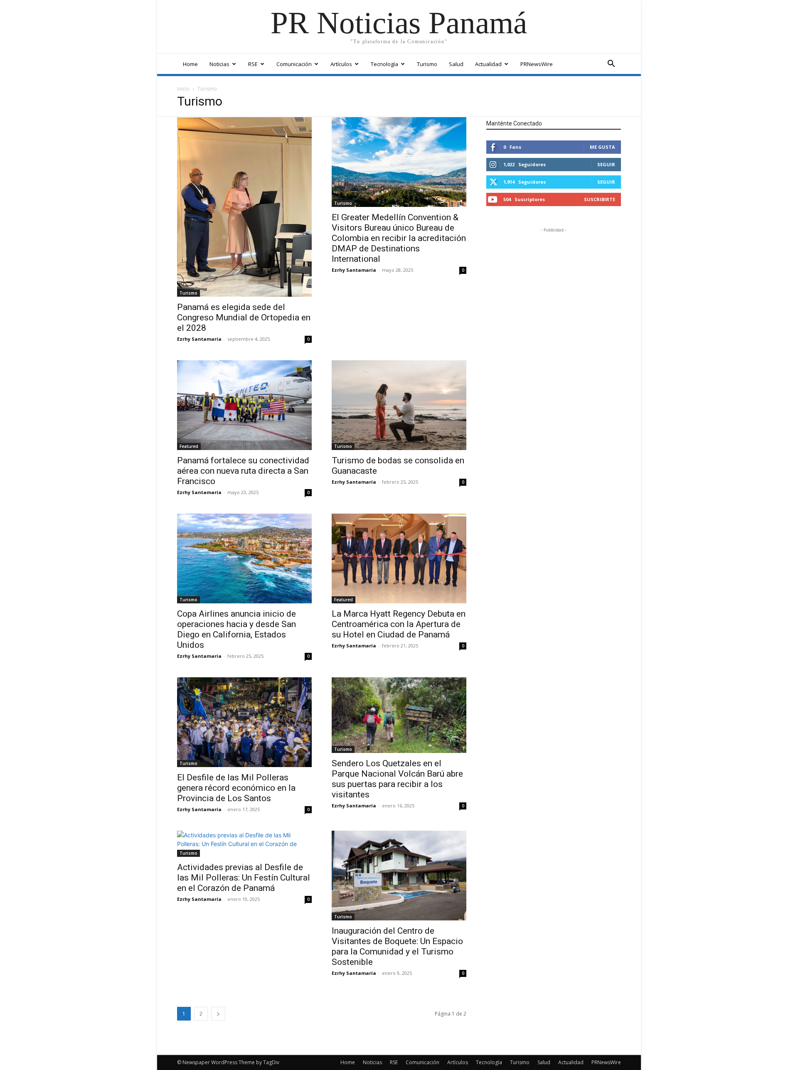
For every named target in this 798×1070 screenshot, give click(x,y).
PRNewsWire (536, 64)
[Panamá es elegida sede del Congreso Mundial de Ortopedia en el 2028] (244, 207)
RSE (253, 64)
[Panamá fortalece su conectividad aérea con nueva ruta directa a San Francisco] (244, 405)
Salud (456, 64)
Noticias (219, 64)
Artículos (341, 64)
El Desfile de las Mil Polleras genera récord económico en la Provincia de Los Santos (236, 787)
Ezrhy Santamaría (199, 339)
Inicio (183, 88)
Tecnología (384, 64)
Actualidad (488, 64)
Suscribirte (599, 199)
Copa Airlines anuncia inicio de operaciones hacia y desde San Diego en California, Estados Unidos (236, 629)
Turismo (427, 64)
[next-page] (218, 1014)
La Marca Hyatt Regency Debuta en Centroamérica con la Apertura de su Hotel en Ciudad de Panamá (399, 624)
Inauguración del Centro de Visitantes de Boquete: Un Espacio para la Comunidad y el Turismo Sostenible (397, 946)
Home (190, 64)
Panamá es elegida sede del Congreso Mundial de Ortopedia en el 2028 (243, 317)
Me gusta (602, 147)
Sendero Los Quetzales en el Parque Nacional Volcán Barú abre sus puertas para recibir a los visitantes (397, 778)
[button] (611, 65)
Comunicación (294, 64)
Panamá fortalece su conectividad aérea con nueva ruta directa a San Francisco (243, 470)
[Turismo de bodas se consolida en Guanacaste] (399, 405)
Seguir (606, 164)
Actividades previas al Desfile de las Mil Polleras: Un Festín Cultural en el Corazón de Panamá (243, 877)
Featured (189, 446)
